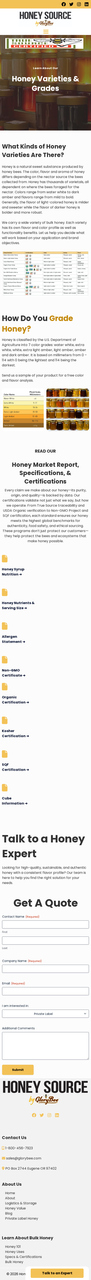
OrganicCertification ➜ (15, 700)
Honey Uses (14, 1251)
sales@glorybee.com (23, 1158)
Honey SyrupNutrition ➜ (13, 572)
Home (10, 1193)
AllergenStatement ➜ (13, 639)
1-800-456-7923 (19, 1148)
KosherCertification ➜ (15, 733)
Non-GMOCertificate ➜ (13, 673)
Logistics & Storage (21, 1203)
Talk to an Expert (57, 1273)
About (10, 1198)
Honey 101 (13, 1246)
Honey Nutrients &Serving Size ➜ (18, 605)
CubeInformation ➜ (15, 801)
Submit (18, 1070)
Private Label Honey (21, 1218)
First (4, 932)
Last (4, 948)
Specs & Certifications (23, 1256)
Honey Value (15, 1208)
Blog (8, 1213)
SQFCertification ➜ (15, 767)
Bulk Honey (14, 1261)
